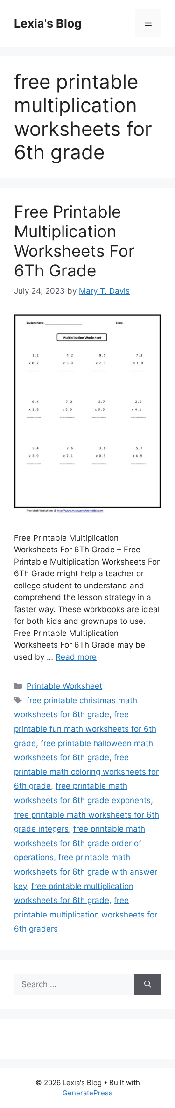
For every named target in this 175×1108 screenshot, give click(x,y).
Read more (76, 657)
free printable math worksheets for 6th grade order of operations (79, 843)
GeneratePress (87, 1092)
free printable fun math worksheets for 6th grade (85, 729)
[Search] (147, 985)
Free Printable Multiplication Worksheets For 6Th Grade (74, 241)
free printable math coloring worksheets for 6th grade (86, 771)
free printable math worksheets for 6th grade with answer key (85, 871)
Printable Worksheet (64, 686)
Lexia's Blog (48, 23)
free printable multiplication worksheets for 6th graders (85, 914)
